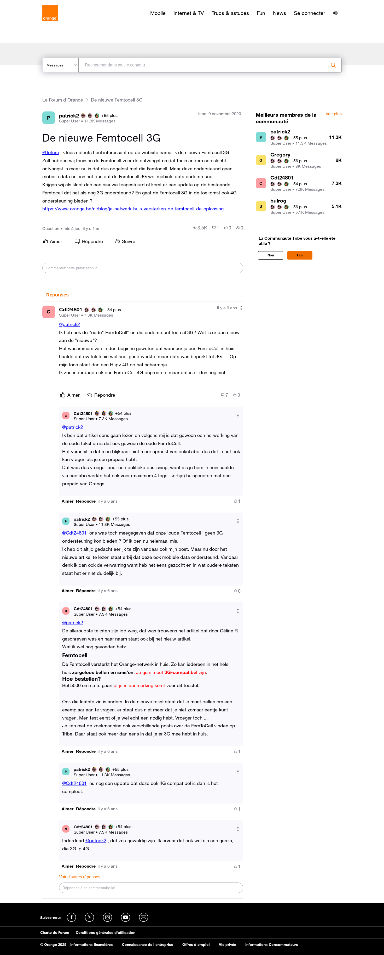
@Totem (50, 152)
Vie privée (227, 944)
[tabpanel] (142, 599)
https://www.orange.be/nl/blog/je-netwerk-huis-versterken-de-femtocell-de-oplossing (133, 208)
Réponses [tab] (57, 294)
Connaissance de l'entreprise (147, 944)
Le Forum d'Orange (62, 100)
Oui (300, 255)
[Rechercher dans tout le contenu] (333, 65)
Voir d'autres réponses (79, 877)
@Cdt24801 (74, 533)
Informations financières (91, 944)
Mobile (158, 13)
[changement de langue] (335, 13)
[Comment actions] (241, 308)
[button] (67, 501)
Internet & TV (188, 13)
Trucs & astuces (230, 13)
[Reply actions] (238, 415)
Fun (261, 13)
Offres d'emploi (196, 944)
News (279, 13)
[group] (200, 227)
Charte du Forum (54, 932)
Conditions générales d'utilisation (105, 932)
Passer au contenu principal (27, 4)
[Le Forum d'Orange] (50, 13)
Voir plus (334, 113)
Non (270, 255)
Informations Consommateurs (271, 944)
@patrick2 (69, 324)
